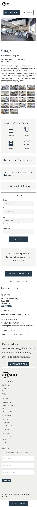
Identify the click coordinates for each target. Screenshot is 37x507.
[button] (4, 29)
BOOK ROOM (27, 12)
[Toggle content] (31, 160)
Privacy (4, 494)
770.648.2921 (6, 306)
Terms (10, 494)
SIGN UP (6, 480)
